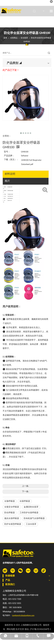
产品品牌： (9, 156)
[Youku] (12, 570)
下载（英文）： (11, 160)
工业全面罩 (31, 524)
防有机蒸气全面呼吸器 (34, 518)
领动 (27, 629)
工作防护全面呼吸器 (29, 513)
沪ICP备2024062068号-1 (40, 629)
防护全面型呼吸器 (12, 524)
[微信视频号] (36, 570)
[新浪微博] (5, 570)
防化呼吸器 (9, 513)
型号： (7, 152)
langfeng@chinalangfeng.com (23, 616)
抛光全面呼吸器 (11, 518)
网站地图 (11, 629)
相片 (7, 181)
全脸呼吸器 (9, 501)
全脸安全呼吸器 (11, 507)
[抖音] (43, 570)
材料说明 (10, 174)
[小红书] (28, 570)
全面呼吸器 (25, 501)
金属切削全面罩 (31, 507)
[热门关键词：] (49, 53)
